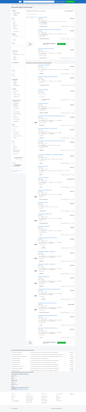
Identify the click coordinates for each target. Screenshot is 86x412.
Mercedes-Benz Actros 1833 (43, 202)
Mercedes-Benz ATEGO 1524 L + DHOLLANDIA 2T (46, 251)
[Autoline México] (14, 1)
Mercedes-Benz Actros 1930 (43, 166)
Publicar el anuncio (61, 342)
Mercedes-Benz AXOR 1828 (43, 103)
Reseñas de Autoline (29, 400)
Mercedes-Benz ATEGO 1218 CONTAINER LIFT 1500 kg (47, 315)
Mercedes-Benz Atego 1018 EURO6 (44, 65)
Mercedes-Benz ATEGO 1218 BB (43, 276)
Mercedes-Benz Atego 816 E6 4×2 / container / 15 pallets (47, 128)
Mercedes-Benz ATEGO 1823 (43, 89)
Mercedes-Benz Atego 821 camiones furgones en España (19, 389)
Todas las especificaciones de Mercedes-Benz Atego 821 (19, 373)
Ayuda (12, 397)
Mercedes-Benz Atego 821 (42, 17)
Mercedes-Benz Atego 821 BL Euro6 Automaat (46, 48)
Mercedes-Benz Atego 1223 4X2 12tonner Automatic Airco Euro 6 (49, 289)
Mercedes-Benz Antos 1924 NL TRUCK (17, 366)
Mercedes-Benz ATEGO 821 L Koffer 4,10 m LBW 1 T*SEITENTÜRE (49, 29)
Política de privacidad (29, 397)
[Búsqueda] (24, 1)
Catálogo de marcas (29, 402)
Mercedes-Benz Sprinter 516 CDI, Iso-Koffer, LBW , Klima (47, 76)
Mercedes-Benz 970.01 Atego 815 (43, 226)
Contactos (12, 399)
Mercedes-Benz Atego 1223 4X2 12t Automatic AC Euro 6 (47, 237)
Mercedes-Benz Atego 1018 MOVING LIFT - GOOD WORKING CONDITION (50, 154)
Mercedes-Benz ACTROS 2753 (43, 177)
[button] (71, 26)
